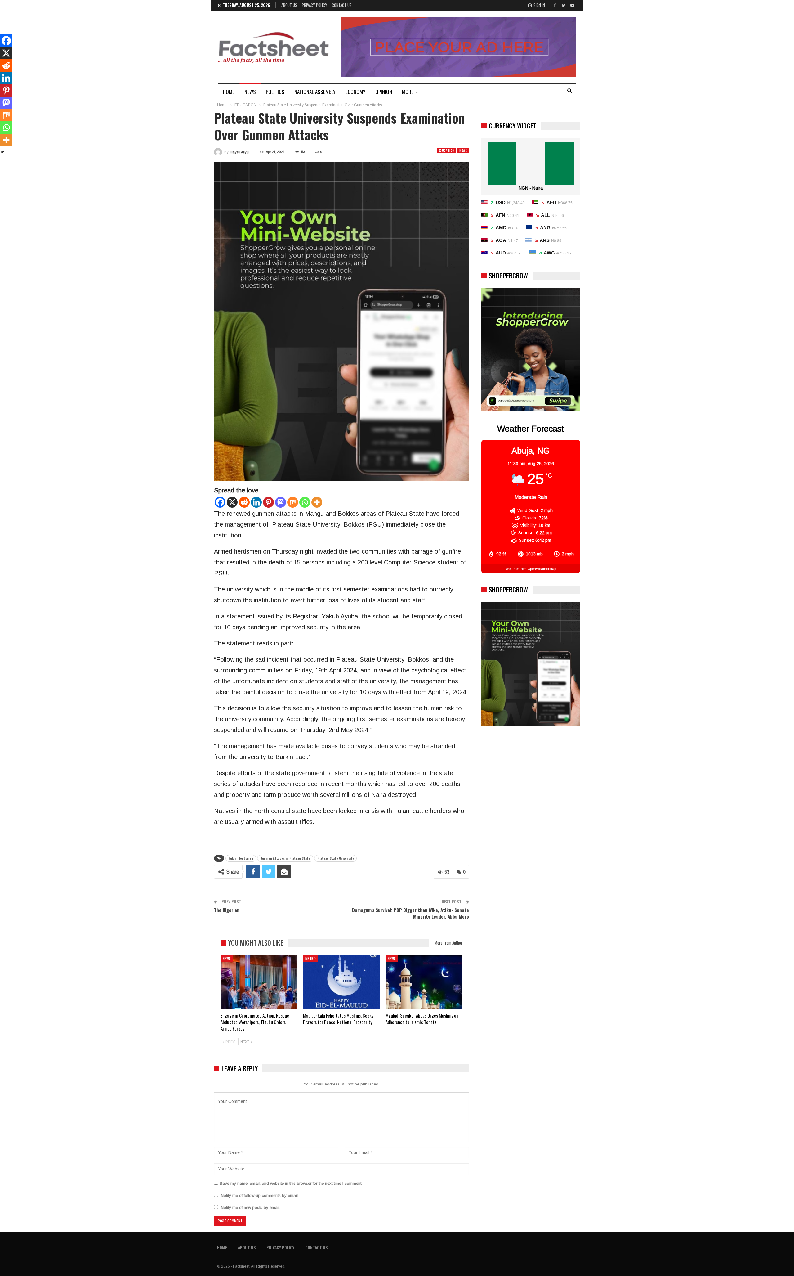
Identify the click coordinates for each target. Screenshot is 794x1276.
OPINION (383, 92)
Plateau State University (335, 858)
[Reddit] (244, 502)
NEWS (250, 92)
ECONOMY (355, 92)
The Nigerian (226, 909)
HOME (228, 92)
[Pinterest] (268, 502)
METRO (310, 958)
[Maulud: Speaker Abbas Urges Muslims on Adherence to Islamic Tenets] (424, 982)
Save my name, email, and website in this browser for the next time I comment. (291, 1183)
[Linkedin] (256, 502)
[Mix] (292, 502)
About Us (289, 5)
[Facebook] (220, 502)
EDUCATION (447, 150)
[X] (232, 502)
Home (222, 1247)
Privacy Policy (314, 5)
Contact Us (342, 5)
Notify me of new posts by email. (250, 1207)
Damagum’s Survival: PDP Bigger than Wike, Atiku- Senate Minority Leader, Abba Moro (410, 913)
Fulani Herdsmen (241, 858)
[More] (316, 502)
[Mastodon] (280, 502)
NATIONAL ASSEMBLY (315, 92)
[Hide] (2, 152)
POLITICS (275, 92)
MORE (407, 92)
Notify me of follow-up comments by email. (260, 1195)
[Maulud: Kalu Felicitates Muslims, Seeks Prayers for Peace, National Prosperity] (341, 982)
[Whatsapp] (304, 502)
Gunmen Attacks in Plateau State (285, 858)
